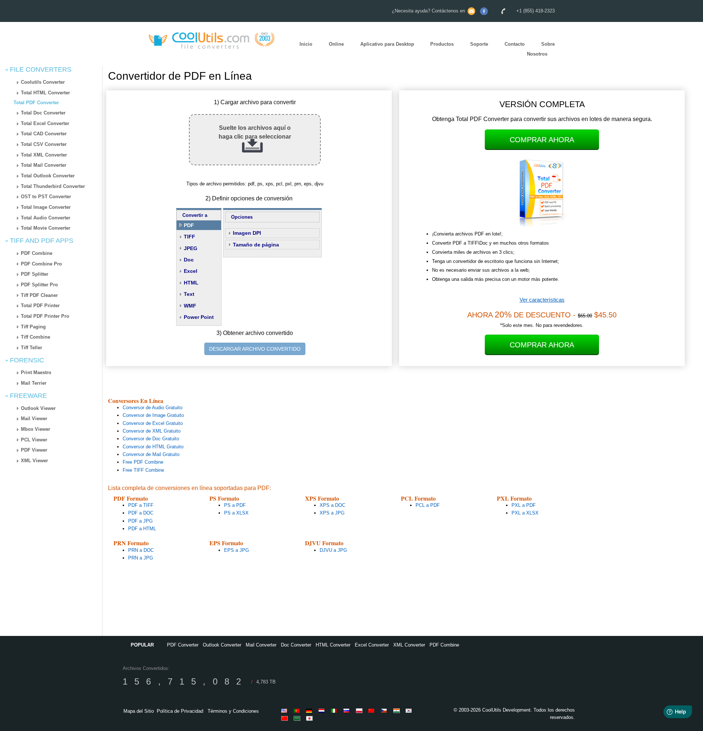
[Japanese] (310, 718)
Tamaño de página (256, 245)
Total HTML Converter (45, 92)
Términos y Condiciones (233, 711)
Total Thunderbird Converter (53, 186)
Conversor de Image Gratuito (153, 415)
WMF (190, 306)
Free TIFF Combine (143, 470)
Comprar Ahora (542, 140)
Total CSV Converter (44, 144)
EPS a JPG (236, 550)
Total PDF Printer (40, 305)
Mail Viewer (34, 418)
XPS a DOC (332, 505)
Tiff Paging (33, 326)
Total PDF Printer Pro (45, 316)
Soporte (479, 44)
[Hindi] (397, 710)
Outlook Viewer (38, 408)
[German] (310, 710)
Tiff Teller (31, 347)
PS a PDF (235, 505)
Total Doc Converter (43, 113)
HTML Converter (333, 645)
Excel (190, 271)
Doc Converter (296, 645)
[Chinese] (285, 718)
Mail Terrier (34, 383)
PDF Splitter (34, 274)
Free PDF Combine (143, 462)
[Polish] (360, 710)
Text (189, 294)
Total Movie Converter (45, 228)
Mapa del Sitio (138, 711)
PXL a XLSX (525, 513)
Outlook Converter (222, 645)
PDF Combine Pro (41, 264)
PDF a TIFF (140, 505)
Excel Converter (372, 645)
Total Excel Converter (45, 123)
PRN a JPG (140, 558)
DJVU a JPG (333, 550)
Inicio (306, 44)
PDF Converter (182, 645)
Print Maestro (36, 372)
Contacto (515, 44)
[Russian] (348, 710)
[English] (285, 710)
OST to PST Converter (46, 196)
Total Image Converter (46, 207)
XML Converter (409, 645)
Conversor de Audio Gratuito (152, 407)
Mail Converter (261, 645)
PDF (189, 225)
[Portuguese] (298, 710)
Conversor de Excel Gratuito (153, 423)
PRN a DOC (141, 550)
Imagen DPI (247, 233)
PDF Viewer (34, 450)
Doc (189, 260)
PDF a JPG (140, 521)
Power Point (199, 317)
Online (336, 44)
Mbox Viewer (35, 429)
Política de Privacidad (180, 711)
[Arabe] (298, 718)
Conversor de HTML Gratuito (153, 446)
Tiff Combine (35, 337)
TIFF (189, 237)
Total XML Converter (44, 155)
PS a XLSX (236, 513)
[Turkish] (385, 710)
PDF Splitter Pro (39, 284)
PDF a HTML (142, 528)
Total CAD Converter (44, 133)
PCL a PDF (428, 505)
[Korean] (410, 710)
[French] (372, 710)
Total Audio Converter (45, 218)
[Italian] (335, 710)
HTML (191, 283)
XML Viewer (34, 460)
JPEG (190, 248)
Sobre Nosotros (541, 49)
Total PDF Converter (36, 102)
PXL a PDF (524, 505)
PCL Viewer (34, 439)
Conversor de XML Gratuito (152, 431)
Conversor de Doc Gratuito (151, 438)
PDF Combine (36, 253)
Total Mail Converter (43, 165)
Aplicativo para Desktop (387, 44)
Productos (442, 44)
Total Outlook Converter (48, 175)
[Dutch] (323, 710)
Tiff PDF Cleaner (39, 295)
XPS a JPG (332, 513)
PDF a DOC (140, 513)
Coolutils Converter (43, 82)
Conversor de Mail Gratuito (151, 454)
